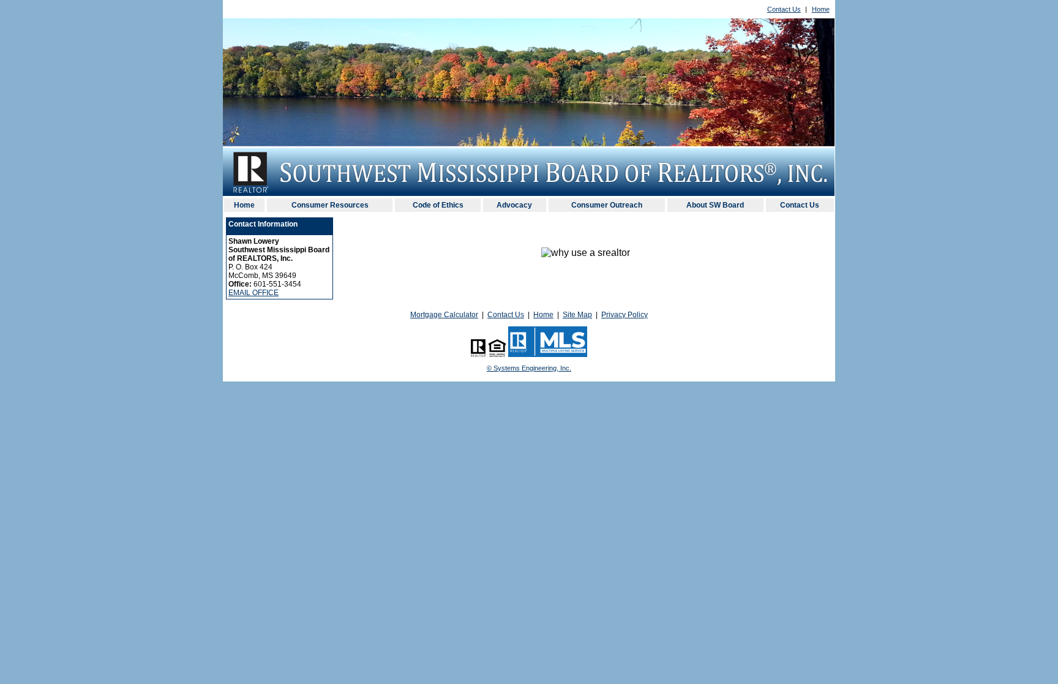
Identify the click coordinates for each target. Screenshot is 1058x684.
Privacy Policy (624, 314)
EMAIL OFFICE (253, 292)
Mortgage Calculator (444, 314)
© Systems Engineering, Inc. (529, 368)
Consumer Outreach (606, 205)
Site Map (577, 314)
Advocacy (514, 205)
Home (821, 9)
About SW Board (715, 205)
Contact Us (784, 9)
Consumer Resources (330, 205)
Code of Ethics (438, 205)
